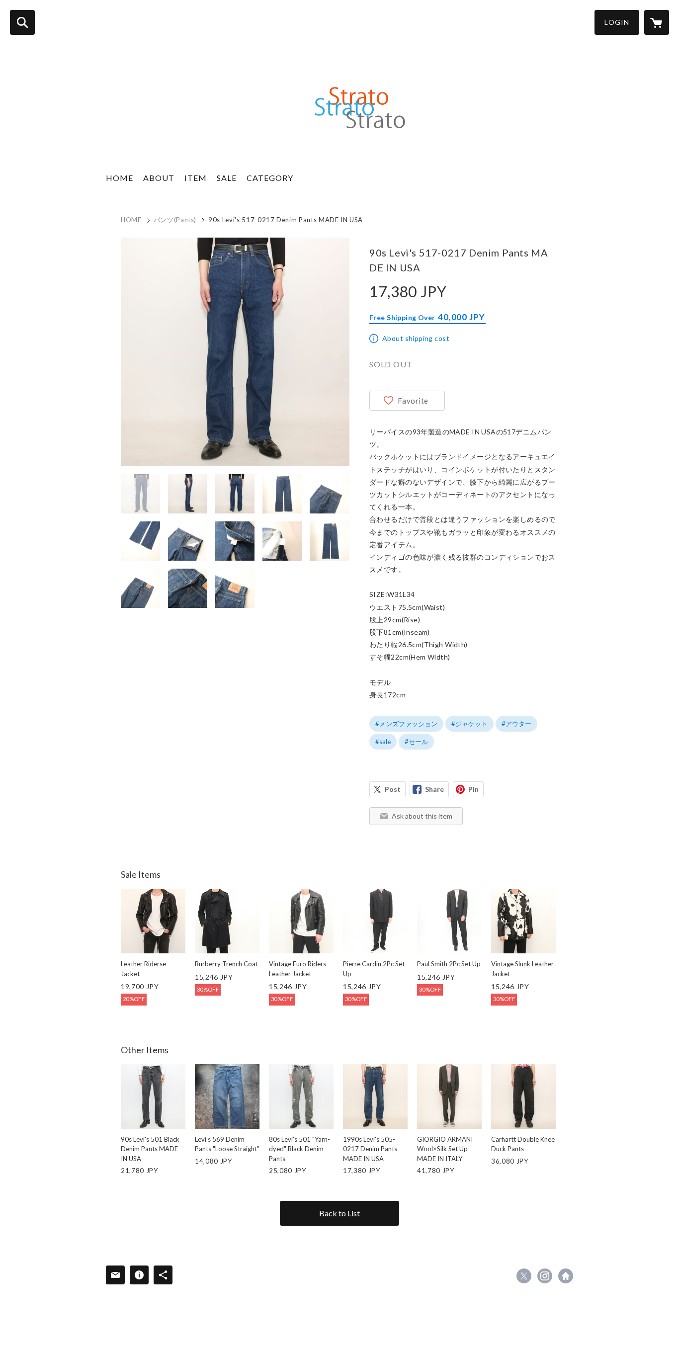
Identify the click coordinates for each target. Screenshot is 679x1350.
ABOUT (158, 177)
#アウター (516, 724)
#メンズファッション (406, 724)
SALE (227, 177)
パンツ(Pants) (175, 220)
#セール (416, 742)
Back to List (339, 1213)
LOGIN (616, 22)
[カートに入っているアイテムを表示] (656, 22)
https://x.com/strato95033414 (523, 1275)
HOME (119, 177)
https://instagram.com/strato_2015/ (544, 1275)
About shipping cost (415, 338)
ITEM (195, 177)
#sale (383, 742)
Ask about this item (422, 816)
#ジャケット (469, 724)
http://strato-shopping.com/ (565, 1275)
